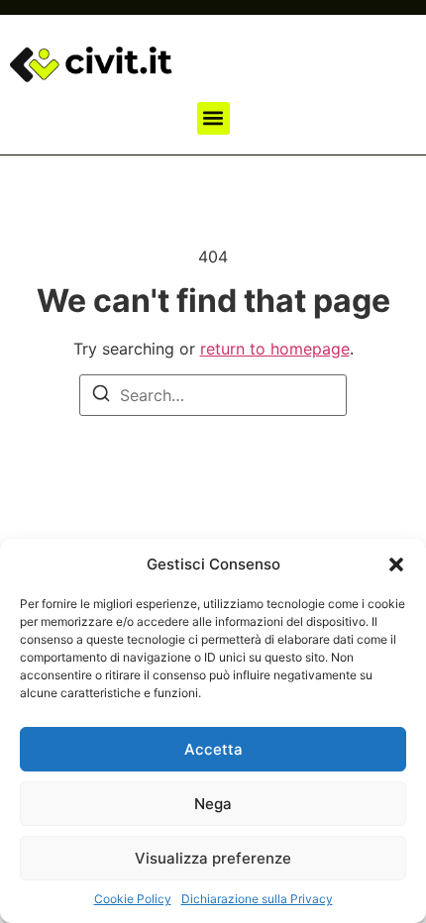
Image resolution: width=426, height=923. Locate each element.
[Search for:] (213, 395)
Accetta (213, 749)
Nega (213, 803)
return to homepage (275, 349)
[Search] (101, 396)
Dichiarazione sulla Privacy (257, 898)
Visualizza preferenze (213, 858)
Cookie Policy (132, 898)
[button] (396, 564)
